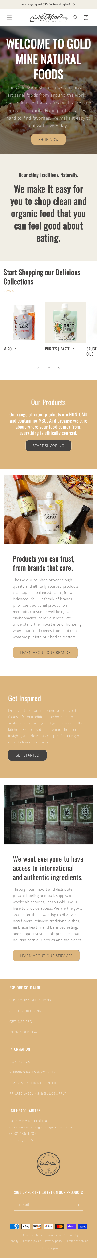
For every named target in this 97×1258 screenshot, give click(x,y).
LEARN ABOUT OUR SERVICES (46, 955)
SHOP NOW (48, 139)
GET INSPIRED (20, 1021)
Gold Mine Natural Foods (45, 1235)
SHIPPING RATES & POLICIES (32, 1072)
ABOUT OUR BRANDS (26, 1010)
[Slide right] (59, 368)
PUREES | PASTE (57, 348)
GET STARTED (27, 755)
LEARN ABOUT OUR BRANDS (45, 652)
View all (10, 291)
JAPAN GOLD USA (23, 1032)
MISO (8, 348)
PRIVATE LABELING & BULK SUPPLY (37, 1093)
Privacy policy (53, 1241)
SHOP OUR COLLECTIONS (30, 1000)
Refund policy (32, 1241)
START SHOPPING (48, 445)
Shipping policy (51, 1248)
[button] (9, 17)
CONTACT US (19, 1061)
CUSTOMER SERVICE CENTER (32, 1083)
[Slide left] (38, 368)
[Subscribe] (77, 1205)
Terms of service (77, 1241)
